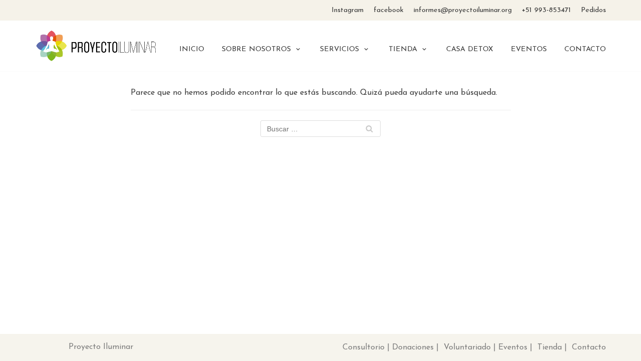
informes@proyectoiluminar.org (463, 10)
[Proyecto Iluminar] (96, 46)
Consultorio (364, 347)
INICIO (191, 49)
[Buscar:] (320, 129)
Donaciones (413, 347)
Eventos (512, 347)
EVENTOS (529, 49)
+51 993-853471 (546, 10)
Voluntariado (467, 347)
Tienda (549, 347)
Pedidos (593, 10)
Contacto (589, 347)
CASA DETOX (469, 49)
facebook (389, 10)
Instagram (348, 10)
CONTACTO (585, 49)
